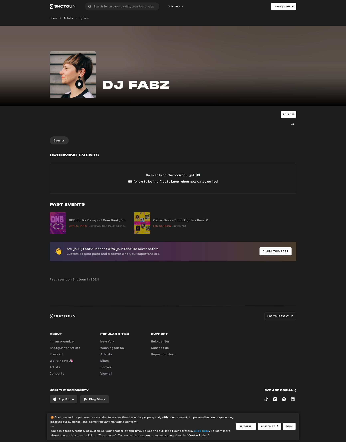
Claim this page (276, 251)
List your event (278, 316)
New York (107, 341)
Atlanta (106, 354)
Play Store (97, 399)
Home (53, 18)
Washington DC (112, 348)
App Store (66, 399)
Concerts (57, 373)
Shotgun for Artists (65, 348)
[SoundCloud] (292, 124)
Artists (68, 18)
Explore (174, 6)
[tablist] (173, 140)
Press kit (56, 354)
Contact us (160, 348)
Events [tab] (59, 140)
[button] (288, 114)
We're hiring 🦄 (61, 361)
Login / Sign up (284, 6)
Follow (288, 114)
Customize (268, 426)
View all (106, 373)
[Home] (62, 6)
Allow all (246, 426)
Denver (105, 367)
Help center (160, 341)
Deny (289, 426)
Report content (163, 354)
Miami (105, 361)
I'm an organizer (62, 341)
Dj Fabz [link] (84, 18)
